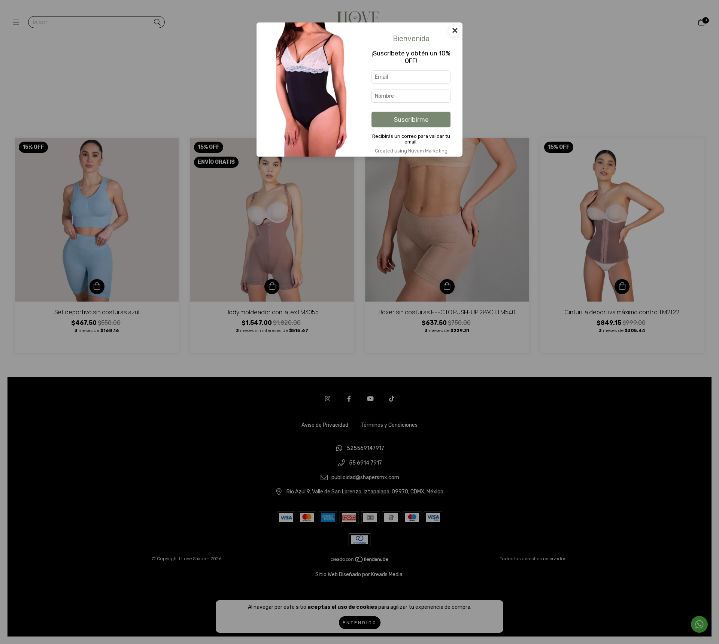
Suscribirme (411, 119)
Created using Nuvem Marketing (411, 151)
